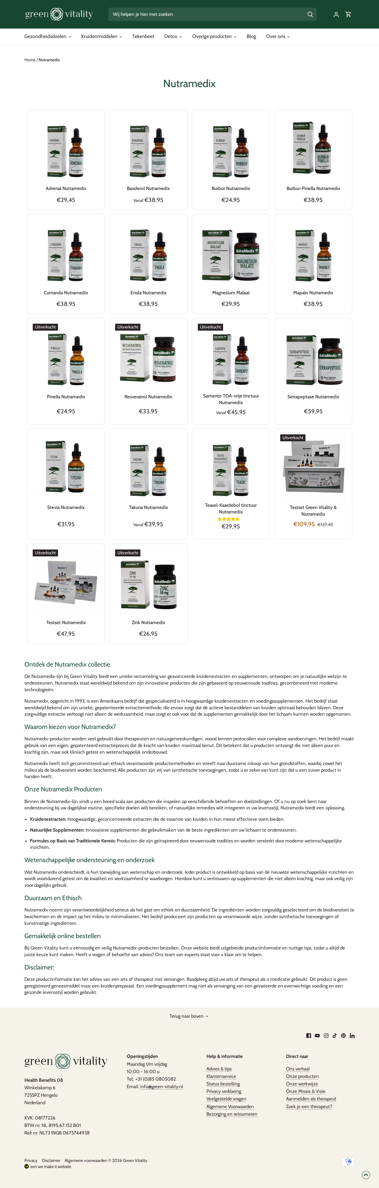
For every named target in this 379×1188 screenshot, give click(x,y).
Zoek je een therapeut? (309, 1106)
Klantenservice (221, 1076)
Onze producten (302, 1076)
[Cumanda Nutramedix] (66, 253)
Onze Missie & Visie (305, 1091)
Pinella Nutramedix (66, 396)
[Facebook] (308, 1035)
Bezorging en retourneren (231, 1114)
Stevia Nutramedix (66, 507)
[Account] (336, 14)
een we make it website (50, 1166)
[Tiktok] (334, 1035)
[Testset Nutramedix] (66, 582)
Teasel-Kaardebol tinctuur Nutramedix (231, 508)
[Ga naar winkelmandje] (348, 14)
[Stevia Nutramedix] (66, 467)
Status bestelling (223, 1083)
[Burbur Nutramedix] (231, 149)
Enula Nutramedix (148, 292)
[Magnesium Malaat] (231, 253)
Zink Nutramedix (148, 622)
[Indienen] (310, 14)
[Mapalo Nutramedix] (313, 253)
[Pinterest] (343, 1035)
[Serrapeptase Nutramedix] (313, 357)
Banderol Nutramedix (148, 188)
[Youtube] (317, 1035)
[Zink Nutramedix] (148, 582)
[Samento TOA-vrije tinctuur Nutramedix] (231, 357)
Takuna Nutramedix (148, 507)
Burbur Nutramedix (231, 188)
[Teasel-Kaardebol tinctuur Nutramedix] (231, 467)
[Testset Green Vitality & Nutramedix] (313, 467)
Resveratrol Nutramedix (148, 396)
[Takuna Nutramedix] (148, 467)
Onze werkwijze (302, 1083)
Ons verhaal (298, 1069)
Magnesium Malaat (231, 292)
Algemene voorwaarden (86, 1160)
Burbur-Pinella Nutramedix (313, 188)
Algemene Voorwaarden (230, 1106)
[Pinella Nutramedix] (66, 357)
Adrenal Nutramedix (66, 188)
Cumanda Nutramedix (66, 292)
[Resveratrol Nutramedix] (148, 357)
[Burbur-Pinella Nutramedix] (313, 149)
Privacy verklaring (223, 1091)
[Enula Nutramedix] (148, 253)
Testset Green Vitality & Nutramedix (313, 511)
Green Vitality (135, 1160)
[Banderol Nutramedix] (148, 149)
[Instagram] (326, 1035)
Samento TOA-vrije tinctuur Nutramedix (231, 399)
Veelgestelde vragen (226, 1098)
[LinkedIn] (352, 1035)
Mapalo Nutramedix (313, 292)
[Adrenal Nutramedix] (66, 149)
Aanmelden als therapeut (311, 1098)
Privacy (30, 1160)
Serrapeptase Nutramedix (313, 396)
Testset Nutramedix (66, 622)
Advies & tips (219, 1069)
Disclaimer (51, 1160)
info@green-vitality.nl (161, 1086)
